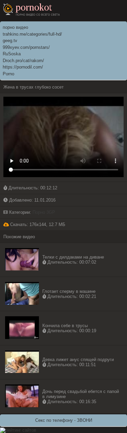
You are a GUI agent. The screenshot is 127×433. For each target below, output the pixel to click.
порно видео (15, 27)
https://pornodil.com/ (23, 67)
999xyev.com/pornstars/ (26, 47)
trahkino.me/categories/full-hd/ (32, 34)
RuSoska (12, 53)
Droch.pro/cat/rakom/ (23, 60)
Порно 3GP (44, 212)
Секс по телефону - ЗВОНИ (63, 420)
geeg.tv (10, 40)
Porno (8, 73)
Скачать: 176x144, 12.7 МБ (37, 224)
